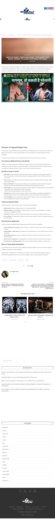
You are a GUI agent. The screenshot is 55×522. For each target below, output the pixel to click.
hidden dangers (13, 260)
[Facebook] (20, 491)
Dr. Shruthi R (24, 61)
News (4, 461)
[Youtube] (35, 491)
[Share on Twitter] (28, 266)
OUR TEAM (27, 507)
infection (21, 260)
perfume (27, 260)
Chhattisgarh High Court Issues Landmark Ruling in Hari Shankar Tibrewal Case (19, 377)
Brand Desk (5, 427)
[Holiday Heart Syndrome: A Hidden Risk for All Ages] (40, 305)
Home (3, 35)
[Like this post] (24, 266)
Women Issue (6, 480)
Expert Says (5, 433)
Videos (4, 477)
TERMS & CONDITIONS (17, 509)
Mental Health (6, 458)
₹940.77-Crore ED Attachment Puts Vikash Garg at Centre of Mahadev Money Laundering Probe (23, 380)
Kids (4, 443)
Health (4, 440)
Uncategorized (10, 35)
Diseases (5, 430)
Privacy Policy (36, 507)
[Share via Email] (32, 266)
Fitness (4, 436)
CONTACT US (20, 507)
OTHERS (5, 465)
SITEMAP (43, 507)
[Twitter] (25, 491)
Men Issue (5, 455)
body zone (4, 260)
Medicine (5, 452)
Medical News (6, 449)
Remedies (5, 468)
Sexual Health (6, 471)
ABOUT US (11, 507)
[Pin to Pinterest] (30, 266)
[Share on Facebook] (27, 266)
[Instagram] (30, 491)
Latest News (5, 446)
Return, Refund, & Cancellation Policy (34, 509)
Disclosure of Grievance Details (27, 512)
